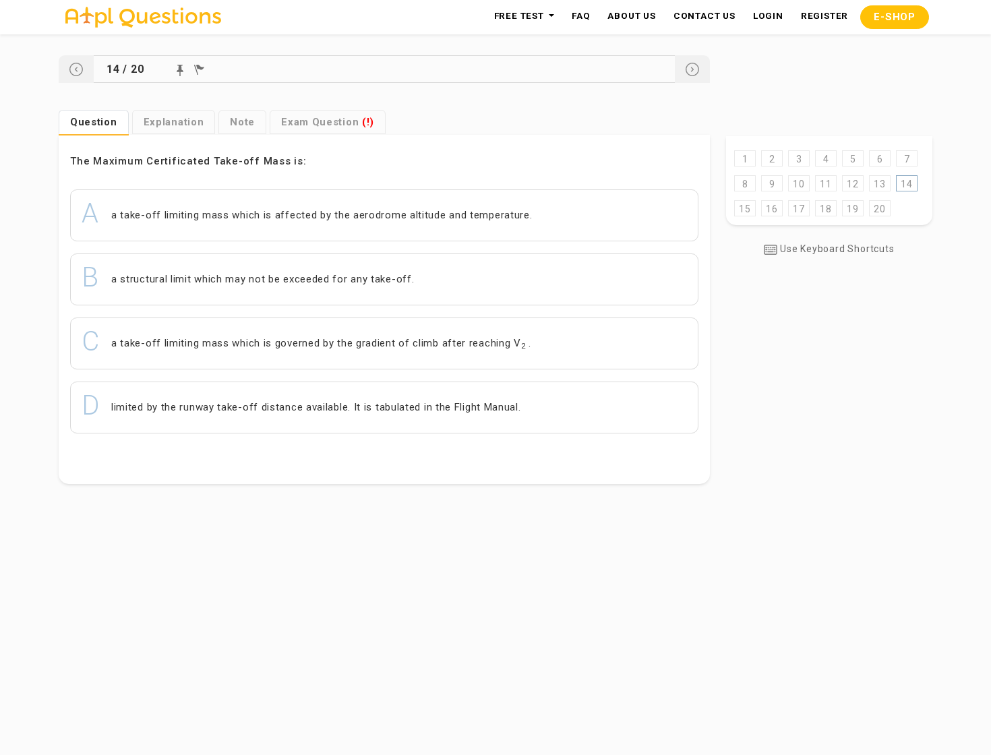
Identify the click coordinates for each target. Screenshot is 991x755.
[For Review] (199, 70)
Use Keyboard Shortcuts (835, 248)
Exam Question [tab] (327, 122)
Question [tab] (93, 122)
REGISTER (824, 15)
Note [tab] (242, 122)
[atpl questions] (143, 17)
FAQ (581, 15)
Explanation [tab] (174, 122)
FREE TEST (520, 15)
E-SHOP (894, 17)
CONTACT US (704, 15)
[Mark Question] (180, 70)
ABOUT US (631, 15)
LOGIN (768, 15)
